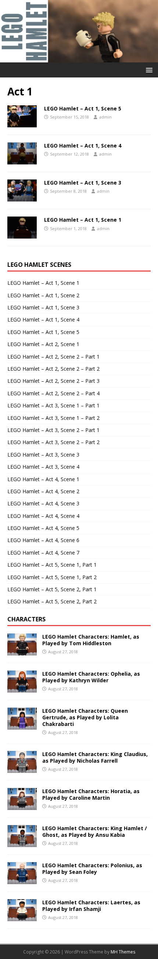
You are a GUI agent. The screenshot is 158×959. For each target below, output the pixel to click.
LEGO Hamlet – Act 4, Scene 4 (43, 515)
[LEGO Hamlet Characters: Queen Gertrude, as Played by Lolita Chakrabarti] (22, 725)
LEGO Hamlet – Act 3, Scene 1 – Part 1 (53, 405)
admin (105, 117)
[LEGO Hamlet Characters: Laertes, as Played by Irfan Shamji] (22, 916)
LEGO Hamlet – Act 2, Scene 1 (43, 344)
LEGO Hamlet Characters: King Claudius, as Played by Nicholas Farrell (95, 757)
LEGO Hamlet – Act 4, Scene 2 (43, 491)
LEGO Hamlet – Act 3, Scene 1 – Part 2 (53, 417)
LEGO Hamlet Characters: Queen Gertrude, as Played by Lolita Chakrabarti (85, 717)
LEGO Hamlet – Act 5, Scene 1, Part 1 (52, 564)
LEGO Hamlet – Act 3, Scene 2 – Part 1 (53, 429)
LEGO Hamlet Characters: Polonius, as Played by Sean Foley (92, 868)
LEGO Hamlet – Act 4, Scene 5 (43, 527)
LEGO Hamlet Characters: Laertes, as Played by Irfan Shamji (91, 905)
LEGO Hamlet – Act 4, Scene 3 (43, 503)
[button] (148, 69)
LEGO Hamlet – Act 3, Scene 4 (43, 466)
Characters (26, 619)
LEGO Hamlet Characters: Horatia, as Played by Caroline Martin (91, 794)
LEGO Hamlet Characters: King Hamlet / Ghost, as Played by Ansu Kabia (94, 831)
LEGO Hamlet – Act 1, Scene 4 (82, 145)
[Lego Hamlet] (79, 57)
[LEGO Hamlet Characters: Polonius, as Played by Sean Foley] (22, 879)
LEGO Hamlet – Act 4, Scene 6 (43, 540)
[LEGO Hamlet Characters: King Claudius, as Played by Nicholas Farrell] (22, 768)
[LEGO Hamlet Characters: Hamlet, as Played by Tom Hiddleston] (22, 650)
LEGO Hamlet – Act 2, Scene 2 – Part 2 (53, 368)
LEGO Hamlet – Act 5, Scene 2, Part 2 (52, 601)
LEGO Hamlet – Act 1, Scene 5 (82, 108)
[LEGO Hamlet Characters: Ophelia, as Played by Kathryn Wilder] (22, 687)
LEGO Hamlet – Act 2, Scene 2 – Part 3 (53, 380)
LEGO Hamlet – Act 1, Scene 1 (82, 219)
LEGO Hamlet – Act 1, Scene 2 (43, 295)
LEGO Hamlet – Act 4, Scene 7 (43, 552)
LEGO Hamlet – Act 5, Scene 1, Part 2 (52, 577)
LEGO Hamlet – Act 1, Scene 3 (82, 182)
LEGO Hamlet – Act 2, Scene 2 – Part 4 (53, 393)
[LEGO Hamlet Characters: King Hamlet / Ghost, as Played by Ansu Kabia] (22, 842)
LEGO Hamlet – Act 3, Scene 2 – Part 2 (53, 442)
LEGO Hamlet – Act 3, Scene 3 (43, 454)
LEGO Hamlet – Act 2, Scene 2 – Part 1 (53, 356)
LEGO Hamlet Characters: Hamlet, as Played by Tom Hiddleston (90, 640)
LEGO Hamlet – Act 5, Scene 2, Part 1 (52, 589)
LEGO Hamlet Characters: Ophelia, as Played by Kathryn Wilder (91, 677)
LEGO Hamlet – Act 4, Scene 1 (43, 479)
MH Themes (123, 952)
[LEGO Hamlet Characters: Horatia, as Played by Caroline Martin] (22, 805)
